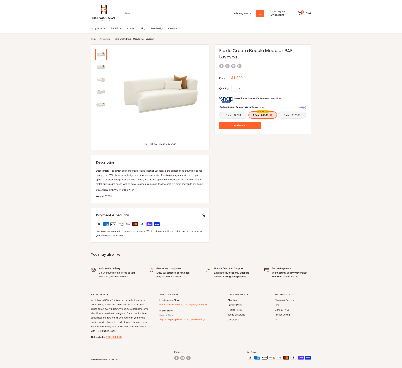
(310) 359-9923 (114, 337)
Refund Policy (235, 309)
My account (277, 15)
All (276, 319)
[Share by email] (239, 66)
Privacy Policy (235, 305)
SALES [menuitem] (114, 28)
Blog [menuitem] (143, 28)
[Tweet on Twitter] (233, 66)
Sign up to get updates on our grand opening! (182, 319)
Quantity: (224, 88)
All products (105, 39)
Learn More (275, 98)
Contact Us (233, 319)
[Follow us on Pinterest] (188, 358)
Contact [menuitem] (131, 28)
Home (93, 39)
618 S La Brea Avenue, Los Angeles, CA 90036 (183, 304)
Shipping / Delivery (284, 300)
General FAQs (282, 309)
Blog (277, 305)
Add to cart (240, 125)
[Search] (260, 13)
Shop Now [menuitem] (96, 28)
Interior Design (282, 314)
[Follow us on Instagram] (182, 358)
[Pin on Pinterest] (227, 66)
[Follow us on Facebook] (176, 358)
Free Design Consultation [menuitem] (164, 28)
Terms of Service (236, 314)
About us (232, 300)
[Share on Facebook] (221, 66)
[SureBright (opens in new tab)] (302, 106)
